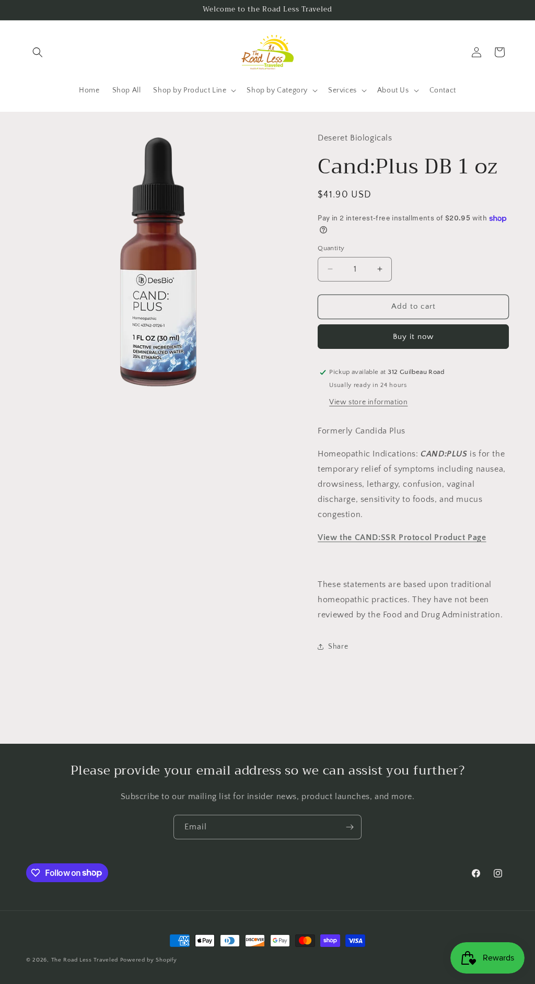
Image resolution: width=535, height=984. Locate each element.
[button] (37, 52)
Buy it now (413, 336)
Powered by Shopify (148, 960)
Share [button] (338, 646)
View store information (368, 402)
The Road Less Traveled (84, 960)
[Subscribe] (349, 827)
